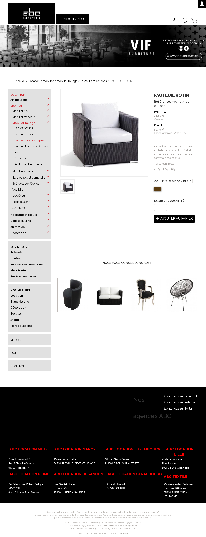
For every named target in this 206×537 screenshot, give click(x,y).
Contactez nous (72, 19)
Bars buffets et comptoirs (28, 177)
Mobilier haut (20, 111)
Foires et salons (21, 325)
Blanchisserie (19, 301)
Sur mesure (19, 247)
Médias (15, 340)
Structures (19, 207)
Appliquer (174, 19)
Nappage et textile (23, 214)
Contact (17, 366)
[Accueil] (31, 13)
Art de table (18, 99)
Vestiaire (17, 189)
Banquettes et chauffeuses (31, 146)
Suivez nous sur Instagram (180, 402)
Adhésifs (16, 252)
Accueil (20, 81)
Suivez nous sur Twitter (178, 408)
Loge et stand (21, 201)
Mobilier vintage (22, 171)
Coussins (20, 158)
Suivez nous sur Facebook (180, 396)
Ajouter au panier (176, 218)
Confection (18, 258)
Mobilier (48, 81)
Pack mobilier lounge (28, 164)
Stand (14, 319)
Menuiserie (18, 270)
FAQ (13, 353)
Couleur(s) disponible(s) (173, 181)
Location (34, 81)
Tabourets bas (23, 134)
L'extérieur (19, 195)
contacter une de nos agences (120, 525)
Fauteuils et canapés (94, 81)
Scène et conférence (25, 183)
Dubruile (123, 533)
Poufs (18, 152)
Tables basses (23, 128)
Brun (159, 189)
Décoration (18, 233)
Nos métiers (20, 290)
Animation (17, 227)
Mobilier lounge (67, 81)
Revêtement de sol (23, 276)
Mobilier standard (23, 117)
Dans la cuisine (20, 221)
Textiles (16, 313)
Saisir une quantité (169, 200)
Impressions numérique (26, 264)
